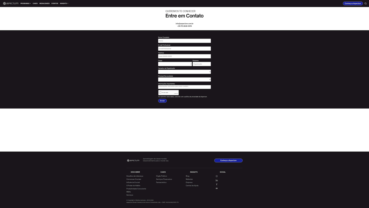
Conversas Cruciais (133, 179)
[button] (25, 3)
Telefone (161, 53)
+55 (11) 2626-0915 (184, 26)
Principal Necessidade (165, 76)
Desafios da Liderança (134, 176)
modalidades (44, 3)
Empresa (196, 60)
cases (35, 3)
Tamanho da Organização (166, 68)
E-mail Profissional (164, 45)
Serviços (129, 195)
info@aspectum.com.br (184, 24)
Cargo (160, 60)
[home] (10, 3)
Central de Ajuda (192, 186)
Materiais (189, 179)
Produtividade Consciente (136, 189)
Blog (187, 176)
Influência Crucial (133, 182)
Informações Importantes (166, 84)
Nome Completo (163, 37)
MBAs (128, 192)
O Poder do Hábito (133, 186)
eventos (55, 3)
